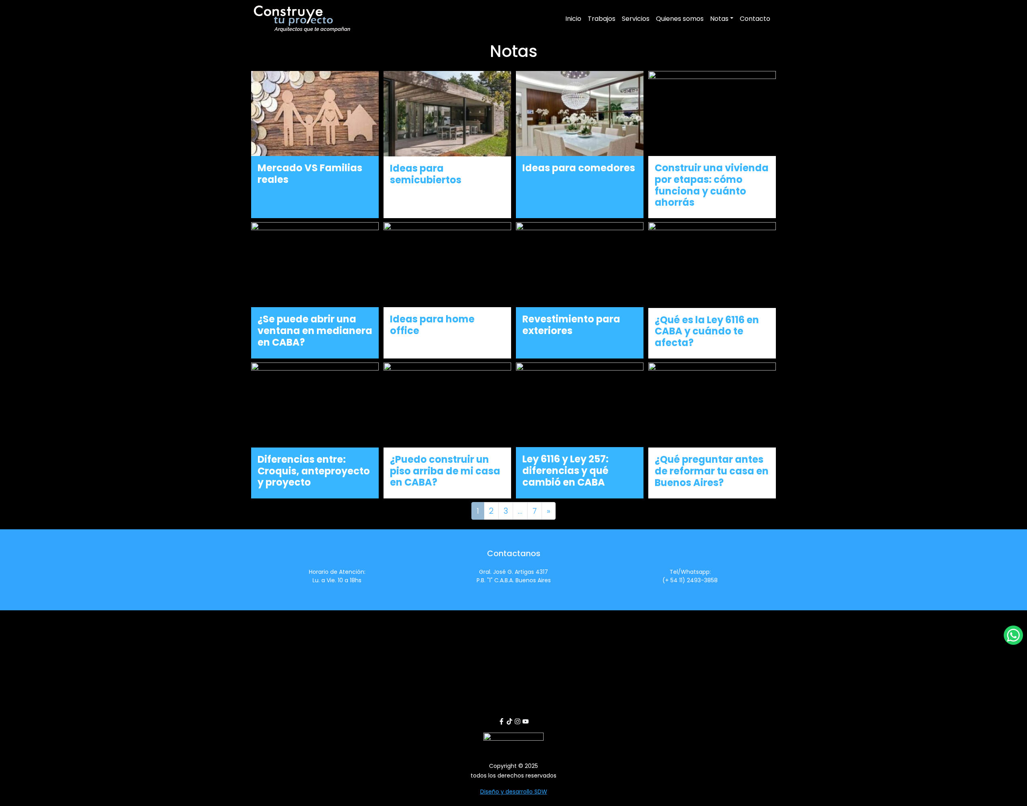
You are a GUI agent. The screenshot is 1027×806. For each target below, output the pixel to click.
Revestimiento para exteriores (571, 324)
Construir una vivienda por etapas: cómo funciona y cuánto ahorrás (712, 185)
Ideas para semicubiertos (425, 174)
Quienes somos (680, 18)
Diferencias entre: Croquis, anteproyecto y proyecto (314, 471)
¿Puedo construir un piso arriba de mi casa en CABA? (445, 471)
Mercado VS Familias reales (310, 173)
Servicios (635, 18)
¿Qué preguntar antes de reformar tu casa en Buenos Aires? (712, 471)
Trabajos (601, 18)
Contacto (755, 18)
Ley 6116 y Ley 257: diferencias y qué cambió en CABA (565, 470)
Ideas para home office (432, 324)
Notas (719, 18)
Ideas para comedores (578, 167)
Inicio (573, 18)
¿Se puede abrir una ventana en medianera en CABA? (315, 330)
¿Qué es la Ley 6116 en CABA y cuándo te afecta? (707, 331)
